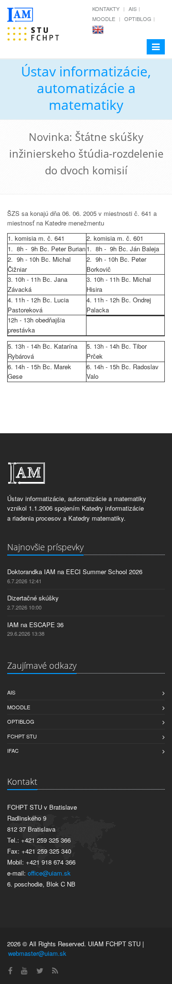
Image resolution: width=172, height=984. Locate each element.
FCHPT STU (22, 736)
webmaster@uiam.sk (37, 953)
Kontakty (105, 8)
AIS (133, 8)
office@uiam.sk (49, 872)
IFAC (13, 750)
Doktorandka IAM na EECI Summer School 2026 (74, 571)
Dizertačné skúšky (33, 597)
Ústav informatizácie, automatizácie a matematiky (86, 88)
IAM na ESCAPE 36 (35, 624)
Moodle (103, 18)
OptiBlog (137, 18)
